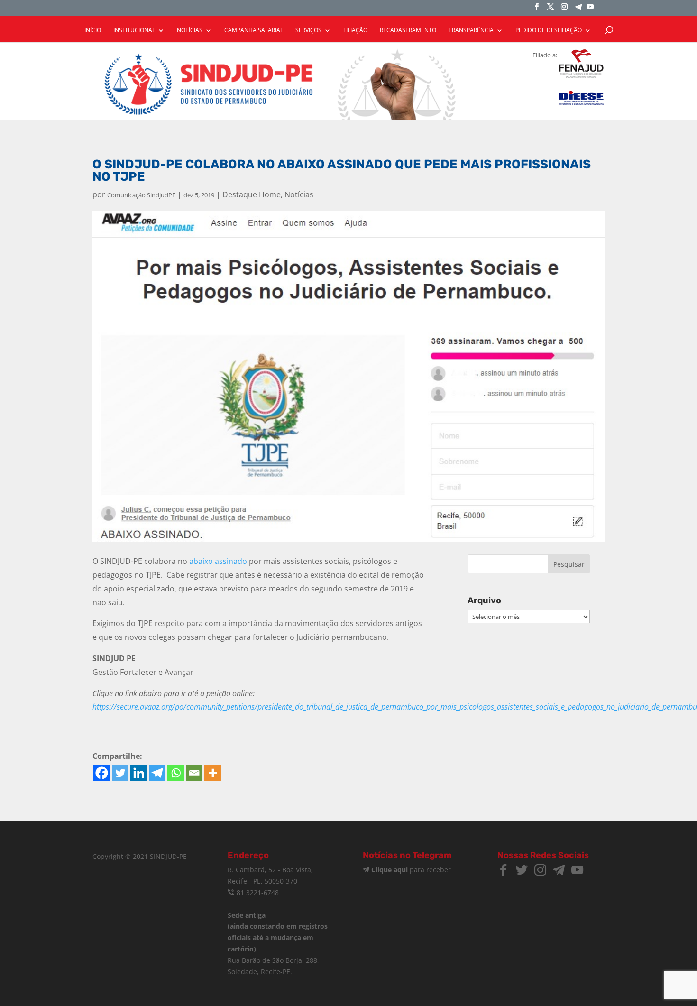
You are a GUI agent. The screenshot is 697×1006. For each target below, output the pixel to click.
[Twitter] (120, 773)
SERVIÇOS (308, 30)
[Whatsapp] (175, 773)
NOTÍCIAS (189, 30)
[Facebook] (101, 773)
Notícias (298, 194)
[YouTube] (590, 9)
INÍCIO (92, 30)
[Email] (194, 773)
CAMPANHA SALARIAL (253, 30)
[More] (212, 773)
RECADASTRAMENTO (408, 30)
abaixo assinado (218, 561)
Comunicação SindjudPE (141, 195)
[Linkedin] (138, 773)
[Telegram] (578, 10)
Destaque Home (251, 194)
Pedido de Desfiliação (548, 30)
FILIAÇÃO (355, 30)
